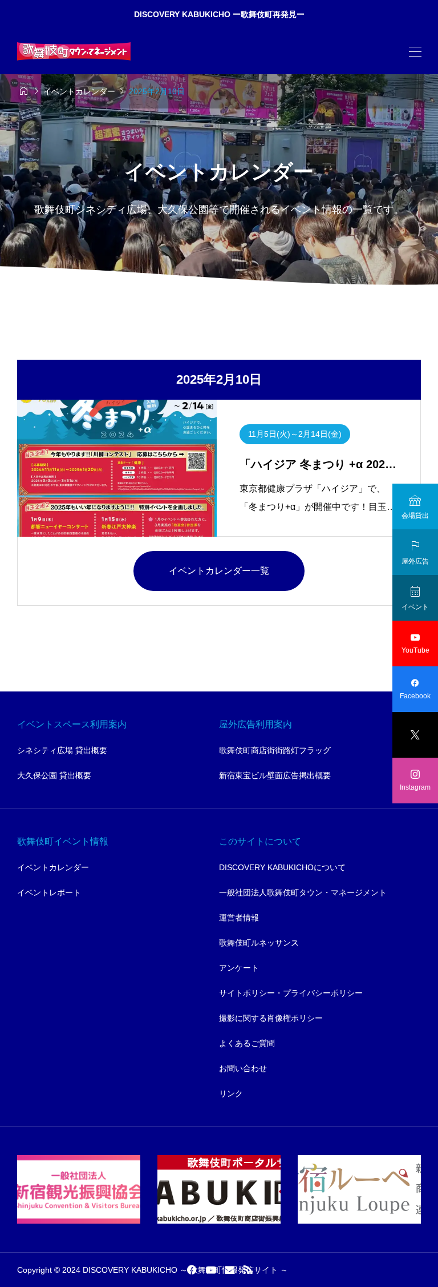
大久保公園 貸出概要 (54, 775)
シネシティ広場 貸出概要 (62, 750)
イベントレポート (49, 892)
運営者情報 (239, 917)
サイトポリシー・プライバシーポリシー (291, 993)
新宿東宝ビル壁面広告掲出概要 (275, 775)
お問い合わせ (243, 1068)
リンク (231, 1093)
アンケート (239, 967)
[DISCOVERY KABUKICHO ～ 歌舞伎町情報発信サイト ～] (74, 51)
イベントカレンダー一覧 (219, 571)
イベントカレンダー (53, 867)
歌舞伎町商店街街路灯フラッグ (275, 750)
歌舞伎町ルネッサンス (259, 942)
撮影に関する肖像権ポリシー (271, 1018)
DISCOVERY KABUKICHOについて (282, 867)
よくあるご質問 (247, 1043)
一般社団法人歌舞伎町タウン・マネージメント (303, 892)
